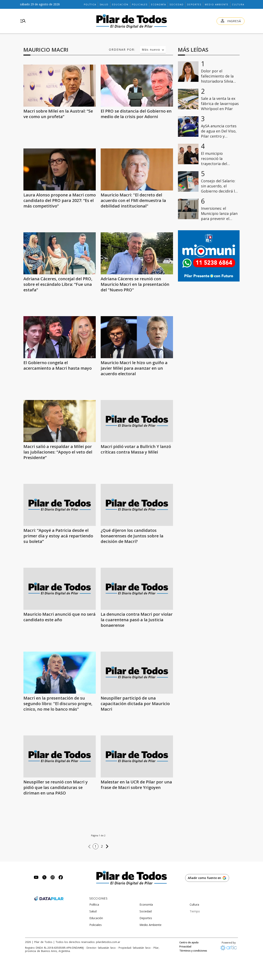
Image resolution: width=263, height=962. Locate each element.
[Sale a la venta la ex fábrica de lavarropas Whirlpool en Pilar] (188, 99)
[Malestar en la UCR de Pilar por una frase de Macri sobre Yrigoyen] (137, 756)
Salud (104, 4)
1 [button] (96, 846)
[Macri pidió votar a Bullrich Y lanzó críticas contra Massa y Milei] (137, 421)
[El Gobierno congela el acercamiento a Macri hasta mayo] (59, 337)
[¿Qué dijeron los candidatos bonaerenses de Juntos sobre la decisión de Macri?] (137, 505)
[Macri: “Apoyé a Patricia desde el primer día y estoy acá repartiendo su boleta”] (59, 505)
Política (90, 4)
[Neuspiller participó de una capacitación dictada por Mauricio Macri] (137, 673)
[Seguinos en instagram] (52, 878)
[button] (89, 846)
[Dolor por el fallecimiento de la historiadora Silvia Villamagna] (188, 71)
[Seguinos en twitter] (44, 878)
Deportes (194, 4)
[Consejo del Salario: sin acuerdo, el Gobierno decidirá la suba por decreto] (188, 181)
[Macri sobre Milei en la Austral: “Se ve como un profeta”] (59, 86)
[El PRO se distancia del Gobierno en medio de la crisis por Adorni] (137, 86)
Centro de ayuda (188, 942)
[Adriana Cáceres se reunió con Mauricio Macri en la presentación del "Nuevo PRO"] (137, 253)
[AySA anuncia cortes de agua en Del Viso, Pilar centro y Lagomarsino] (188, 126)
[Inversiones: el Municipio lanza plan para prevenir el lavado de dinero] (188, 209)
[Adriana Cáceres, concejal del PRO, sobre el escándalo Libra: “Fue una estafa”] (59, 253)
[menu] (23, 21)
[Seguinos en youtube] (36, 878)
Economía (158, 4)
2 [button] (102, 846)
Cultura (238, 4)
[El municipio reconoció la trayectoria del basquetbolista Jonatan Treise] (188, 154)
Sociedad (177, 4)
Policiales (140, 4)
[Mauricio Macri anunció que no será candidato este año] (59, 589)
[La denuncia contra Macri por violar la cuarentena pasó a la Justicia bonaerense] (137, 589)
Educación (120, 4)
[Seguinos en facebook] (61, 878)
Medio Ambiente (216, 4)
